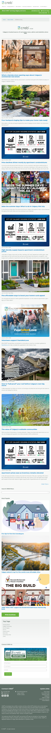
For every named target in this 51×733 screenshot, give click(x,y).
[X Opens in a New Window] (5, 695)
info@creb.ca (6, 693)
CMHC (4, 636)
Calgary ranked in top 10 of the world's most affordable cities (21, 572)
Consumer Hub (35, 6)
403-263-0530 (6, 691)
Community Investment (26, 6)
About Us (3, 6)
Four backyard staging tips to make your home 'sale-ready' (25, 120)
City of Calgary (6, 628)
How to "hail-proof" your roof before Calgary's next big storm (23, 384)
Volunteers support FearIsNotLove (15, 340)
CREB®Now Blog (36, 10)
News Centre (18, 6)
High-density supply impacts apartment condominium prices (23, 250)
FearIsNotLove (5, 345)
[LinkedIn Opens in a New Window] (8, 695)
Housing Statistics (10, 6)
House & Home (6, 631)
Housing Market (6, 624)
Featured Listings (45, 10)
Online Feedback (45, 700)
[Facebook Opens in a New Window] (3, 695)
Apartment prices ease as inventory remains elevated (22, 473)
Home (4, 19)
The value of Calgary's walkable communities (19, 429)
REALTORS (5, 633)
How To (4, 629)
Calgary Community (7, 626)
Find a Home (46, 691)
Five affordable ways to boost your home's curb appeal (23, 295)
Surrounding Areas (7, 634)
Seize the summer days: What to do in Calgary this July (23, 206)
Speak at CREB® (45, 697)
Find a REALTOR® (43, 12)
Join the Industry (43, 6)
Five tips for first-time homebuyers (13, 533)
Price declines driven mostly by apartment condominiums (24, 162)
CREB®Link (46, 696)
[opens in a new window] (10, 614)
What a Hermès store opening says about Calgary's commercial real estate (22, 76)
